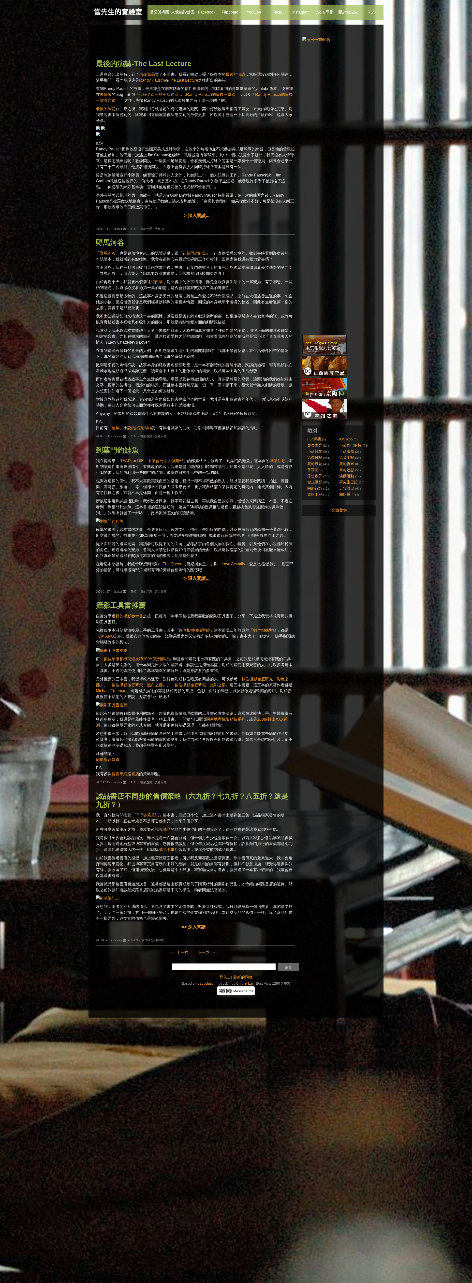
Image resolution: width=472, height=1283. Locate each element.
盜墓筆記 (151, 815)
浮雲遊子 (314, 476)
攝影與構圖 (159, 12)
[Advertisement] (185, 43)
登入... (224, 977)
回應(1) (159, 229)
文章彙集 (339, 510)
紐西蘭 (157, 282)
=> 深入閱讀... (195, 215)
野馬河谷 (110, 243)
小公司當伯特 (350, 445)
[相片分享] (107, 898)
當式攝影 (314, 482)
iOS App (346, 439)
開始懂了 (346, 494)
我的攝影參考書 (129, 616)
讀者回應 (160, 436)
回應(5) (160, 940)
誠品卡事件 (168, 849)
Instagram (301, 12)
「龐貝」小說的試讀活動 (129, 428)
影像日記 (314, 457)
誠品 (167, 829)
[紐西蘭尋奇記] (324, 375)
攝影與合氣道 (107, 760)
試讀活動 (277, 461)
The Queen (172, 564)
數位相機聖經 (265, 630)
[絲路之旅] (324, 417)
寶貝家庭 (314, 445)
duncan (118, 229)
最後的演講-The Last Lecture (143, 64)
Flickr (277, 12)
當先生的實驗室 (118, 12)
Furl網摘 (314, 439)
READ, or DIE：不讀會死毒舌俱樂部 (151, 461)
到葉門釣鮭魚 (194, 253)
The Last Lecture (183, 80)
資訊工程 (314, 494)
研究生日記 (348, 482)
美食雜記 (346, 488)
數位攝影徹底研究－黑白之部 (137, 685)
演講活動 (346, 476)
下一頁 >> (206, 952)
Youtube (254, 12)
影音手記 (346, 457)
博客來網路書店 (125, 774)
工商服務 (346, 451)
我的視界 (346, 464)
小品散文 (314, 451)
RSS (372, 12)
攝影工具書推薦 (121, 605)
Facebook (206, 12)
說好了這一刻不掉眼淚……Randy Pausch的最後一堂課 (187, 94)
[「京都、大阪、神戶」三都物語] (324, 396)
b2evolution (207, 983)
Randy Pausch (152, 80)
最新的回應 (243, 977)
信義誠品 (147, 74)
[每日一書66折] (316, 40)
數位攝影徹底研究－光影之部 (200, 685)
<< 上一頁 (180, 952)
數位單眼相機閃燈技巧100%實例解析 (136, 659)
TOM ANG (105, 636)
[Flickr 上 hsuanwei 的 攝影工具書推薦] (111, 650)
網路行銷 (314, 488)
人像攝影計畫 (183, 12)
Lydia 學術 (324, 12)
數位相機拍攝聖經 (194, 630)
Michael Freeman (111, 691)
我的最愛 (314, 464)
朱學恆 (106, 94)
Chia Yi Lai (244, 983)
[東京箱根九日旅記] (324, 353)
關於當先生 (348, 12)
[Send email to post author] (125, 229)
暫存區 (312, 470)
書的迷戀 (146, 229)
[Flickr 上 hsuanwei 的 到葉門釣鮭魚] (109, 521)
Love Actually (233, 564)
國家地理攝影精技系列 (225, 719)
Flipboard (230, 12)
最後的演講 (235, 74)
